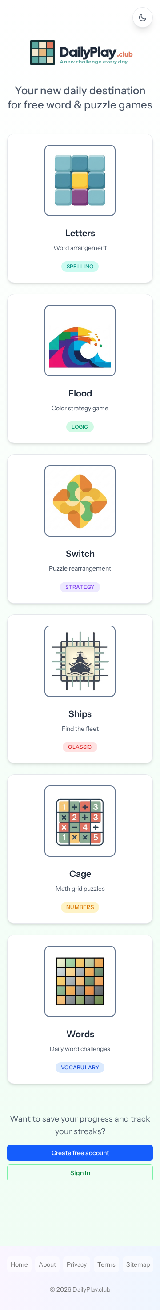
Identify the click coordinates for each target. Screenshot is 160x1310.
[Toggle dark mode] (142, 17)
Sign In (80, 1173)
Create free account (80, 1153)
